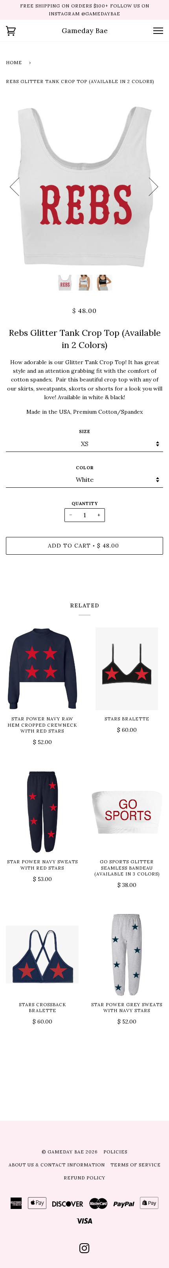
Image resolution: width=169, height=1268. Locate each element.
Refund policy (84, 1178)
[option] (84, 186)
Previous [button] (19, 186)
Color (85, 467)
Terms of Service (135, 1165)
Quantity (85, 503)
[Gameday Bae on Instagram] (84, 1250)
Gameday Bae (85, 30)
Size (84, 431)
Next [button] (148, 186)
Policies (115, 1152)
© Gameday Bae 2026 (70, 1152)
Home (14, 62)
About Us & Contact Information (57, 1165)
